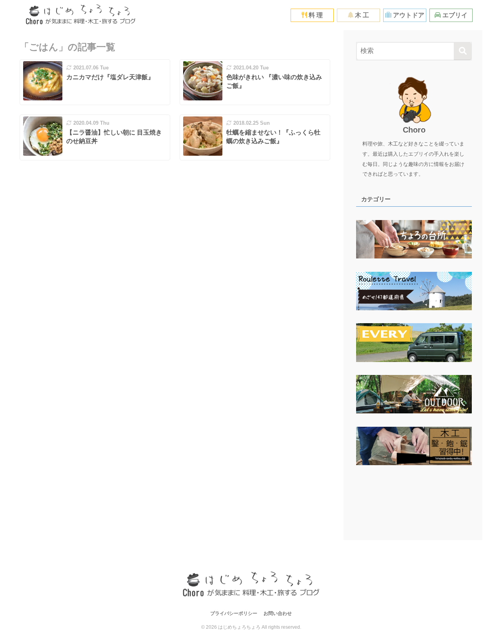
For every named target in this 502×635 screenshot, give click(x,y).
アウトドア (407, 15)
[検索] (462, 51)
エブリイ (454, 15)
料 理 (315, 15)
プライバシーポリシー (233, 613)
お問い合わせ (278, 613)
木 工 (361, 15)
